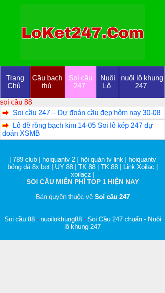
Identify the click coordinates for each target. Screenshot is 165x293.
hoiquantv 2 (59, 159)
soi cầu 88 (16, 102)
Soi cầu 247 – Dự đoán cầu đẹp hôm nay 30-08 (87, 112)
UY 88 (64, 166)
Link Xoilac (138, 166)
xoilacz (81, 174)
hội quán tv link (103, 159)
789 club (25, 159)
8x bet (41, 166)
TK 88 (86, 166)
